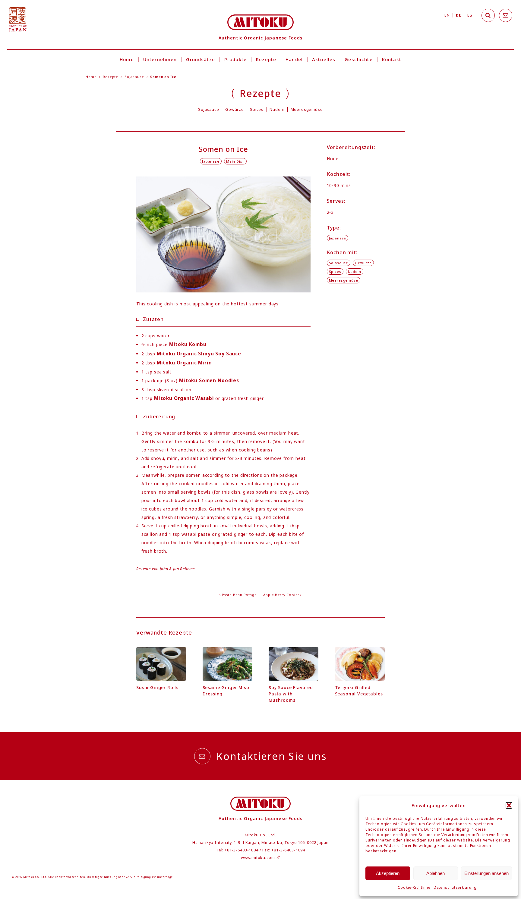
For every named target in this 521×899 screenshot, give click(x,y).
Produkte (235, 59)
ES (469, 15)
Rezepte (266, 59)
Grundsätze (200, 59)
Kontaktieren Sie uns (271, 756)
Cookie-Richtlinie (414, 887)
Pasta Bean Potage (239, 594)
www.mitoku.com (258, 857)
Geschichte (358, 59)
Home (127, 59)
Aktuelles (323, 59)
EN (447, 15)
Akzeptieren (387, 873)
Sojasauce (134, 76)
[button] (509, 805)
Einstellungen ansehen (486, 873)
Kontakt (391, 59)
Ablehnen (435, 873)
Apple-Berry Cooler (281, 594)
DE (458, 15)
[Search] (488, 15)
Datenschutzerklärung (455, 887)
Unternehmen (160, 59)
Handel (294, 59)
